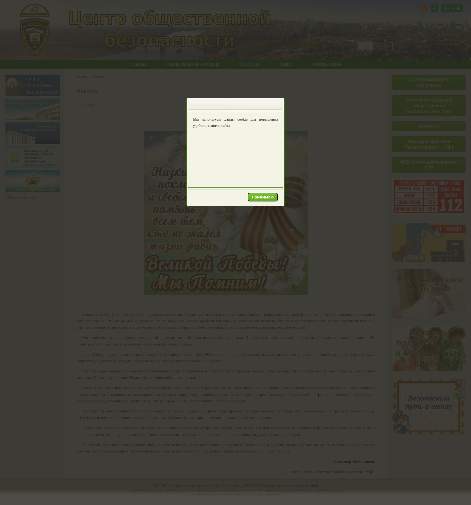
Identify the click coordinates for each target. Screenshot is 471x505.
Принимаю (263, 197)
